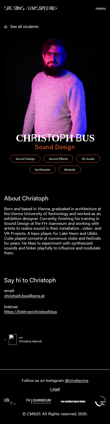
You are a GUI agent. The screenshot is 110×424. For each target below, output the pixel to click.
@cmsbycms (77, 380)
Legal (55, 389)
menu (101, 8)
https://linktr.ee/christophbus (30, 311)
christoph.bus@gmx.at (24, 295)
